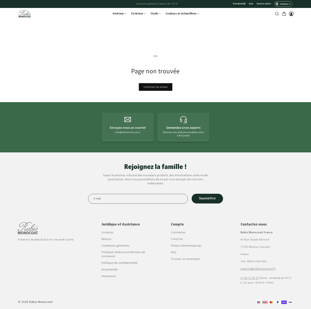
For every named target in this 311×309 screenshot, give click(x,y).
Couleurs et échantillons (181, 13)
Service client (264, 4)
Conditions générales (115, 245)
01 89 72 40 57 (250, 278)
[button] (277, 14)
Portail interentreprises (186, 245)
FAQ (173, 252)
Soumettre (207, 198)
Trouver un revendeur (185, 259)
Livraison (107, 232)
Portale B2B (239, 4)
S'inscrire (177, 239)
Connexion (178, 232)
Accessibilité (109, 269)
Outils (154, 13)
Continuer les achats (155, 86)
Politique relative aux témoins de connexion (123, 254)
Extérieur (137, 13)
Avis (251, 4)
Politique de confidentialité (119, 263)
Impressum (108, 276)
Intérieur (118, 13)
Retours (106, 239)
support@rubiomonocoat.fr (258, 269)
